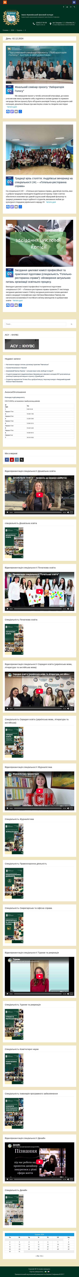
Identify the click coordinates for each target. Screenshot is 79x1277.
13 (48, 1244)
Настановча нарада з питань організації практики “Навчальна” (27, 364)
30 (10, 1251)
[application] (39, 494)
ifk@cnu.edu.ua (40, 24)
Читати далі (12, 107)
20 (48, 1247)
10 (19, 1244)
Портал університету (36, 1271)
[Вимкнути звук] (68, 512)
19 (38, 1247)
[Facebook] (64, 6)
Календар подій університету (15, 397)
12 (38, 1244)
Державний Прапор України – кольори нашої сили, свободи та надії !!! (29, 371)
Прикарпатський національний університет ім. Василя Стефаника (37, 1274)
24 (19, 1249)
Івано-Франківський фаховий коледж (37, 15)
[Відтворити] (7, 512)
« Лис (37, 1256)
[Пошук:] (36, 324)
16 (10, 1247)
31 (19, 1251)
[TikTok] (74, 6)
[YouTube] (67, 6)
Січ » (41, 1256)
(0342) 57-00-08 (41, 22)
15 (68, 1244)
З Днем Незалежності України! (16, 368)
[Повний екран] (71, 512)
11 (29, 1244)
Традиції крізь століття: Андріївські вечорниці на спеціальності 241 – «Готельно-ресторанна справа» (44, 182)
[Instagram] (71, 6)
